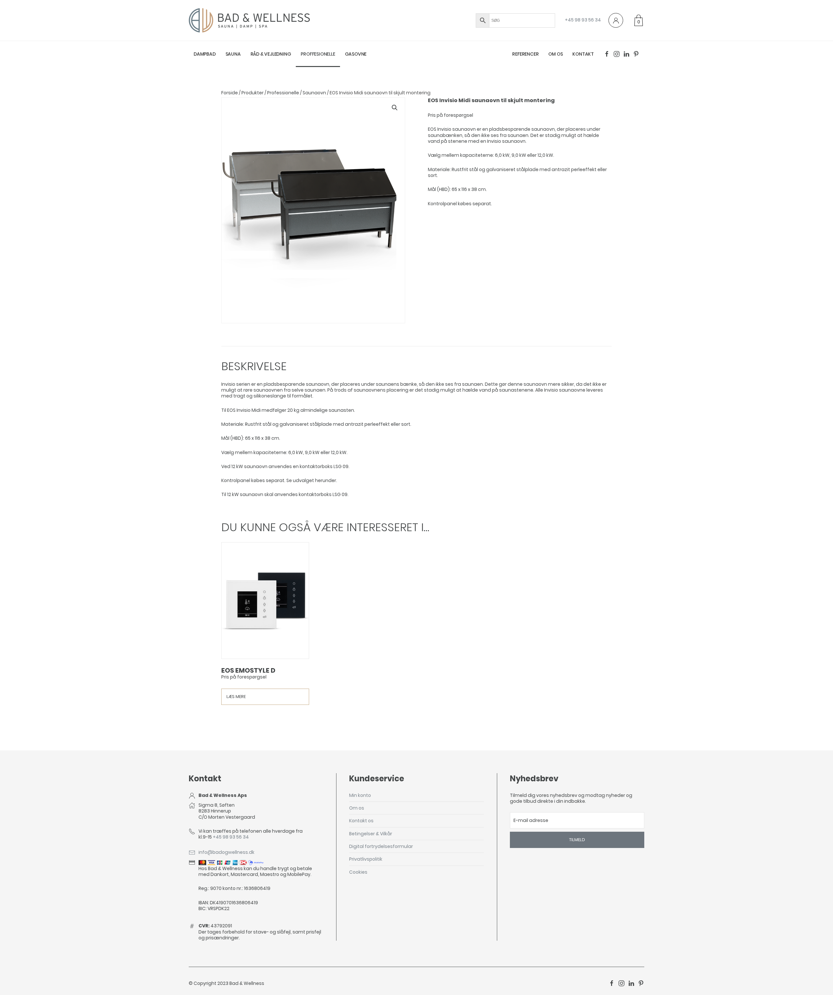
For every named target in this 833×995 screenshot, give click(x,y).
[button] (395, 108)
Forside (229, 92)
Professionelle (283, 92)
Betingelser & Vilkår (370, 833)
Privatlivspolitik (365, 859)
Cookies (358, 872)
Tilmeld (577, 840)
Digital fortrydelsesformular (381, 846)
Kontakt (583, 54)
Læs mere (236, 696)
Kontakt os (361, 820)
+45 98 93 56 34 (583, 20)
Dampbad (205, 54)
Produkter (252, 92)
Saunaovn (314, 92)
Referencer (525, 54)
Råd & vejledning (271, 54)
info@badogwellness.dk (226, 852)
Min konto (360, 795)
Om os (555, 54)
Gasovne (356, 54)
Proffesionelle (318, 54)
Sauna (233, 54)
